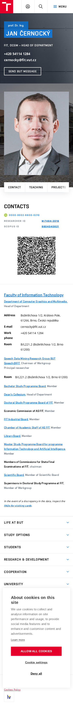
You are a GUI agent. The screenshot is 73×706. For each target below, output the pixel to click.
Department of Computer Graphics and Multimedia (35, 301)
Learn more (18, 639)
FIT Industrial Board (16, 419)
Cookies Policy (12, 689)
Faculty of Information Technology (33, 294)
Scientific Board (14, 474)
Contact (14, 187)
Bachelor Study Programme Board (25, 386)
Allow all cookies (36, 651)
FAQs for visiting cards (18, 505)
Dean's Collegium (14, 394)
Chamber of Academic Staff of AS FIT (27, 427)
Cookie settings (36, 662)
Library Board (12, 435)
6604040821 (50, 226)
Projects (59, 187)
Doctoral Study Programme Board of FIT (28, 402)
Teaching (36, 187)
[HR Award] (9, 697)
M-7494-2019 (50, 221)
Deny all (36, 673)
